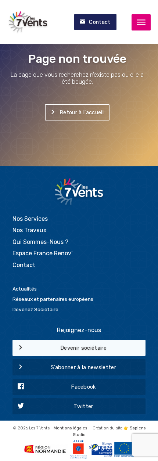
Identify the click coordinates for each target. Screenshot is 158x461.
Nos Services (30, 218)
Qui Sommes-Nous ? (40, 241)
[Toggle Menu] (141, 22)
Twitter (83, 406)
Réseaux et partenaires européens (52, 299)
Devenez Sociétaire (35, 309)
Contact (99, 22)
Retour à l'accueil (82, 112)
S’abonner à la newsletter (83, 367)
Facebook (83, 386)
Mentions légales (70, 428)
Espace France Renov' (42, 253)
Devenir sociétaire (83, 348)
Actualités (24, 289)
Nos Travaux (29, 230)
